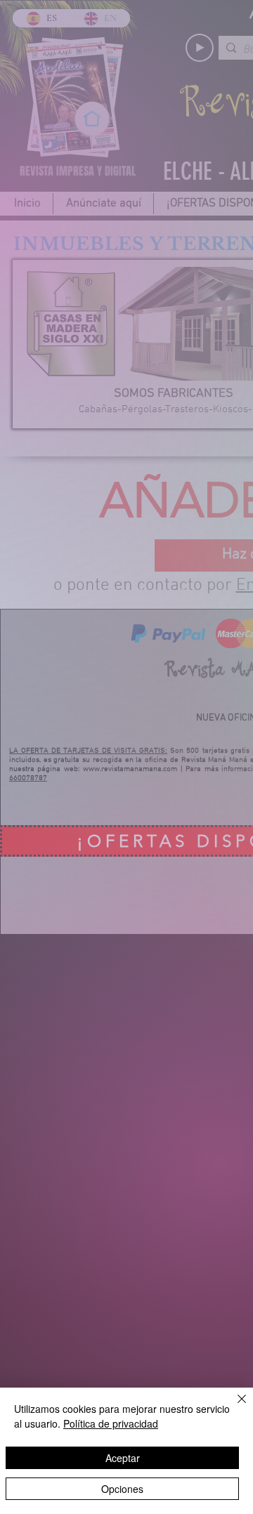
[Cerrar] (233, 1407)
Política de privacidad (110, 1423)
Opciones (122, 1489)
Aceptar (122, 1458)
